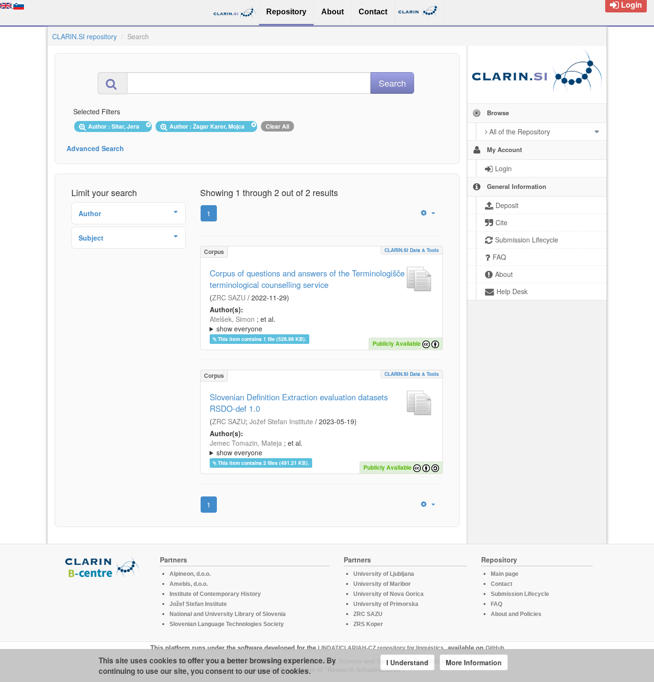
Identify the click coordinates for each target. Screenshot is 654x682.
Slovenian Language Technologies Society (226, 624)
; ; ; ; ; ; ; (319, 447)
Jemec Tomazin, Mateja (246, 443)
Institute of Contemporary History (215, 594)
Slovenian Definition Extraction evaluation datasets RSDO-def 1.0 (299, 402)
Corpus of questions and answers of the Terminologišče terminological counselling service (307, 278)
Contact (501, 584)
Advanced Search (95, 148)
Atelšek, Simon (232, 319)
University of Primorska (385, 604)
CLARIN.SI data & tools (411, 250)
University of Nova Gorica (388, 594)
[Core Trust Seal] (103, 605)
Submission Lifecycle (520, 594)
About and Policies (516, 614)
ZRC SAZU (229, 297)
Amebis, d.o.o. (188, 584)
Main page (505, 574)
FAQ (496, 604)
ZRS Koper (368, 624)
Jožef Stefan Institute (281, 421)
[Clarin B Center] (103, 566)
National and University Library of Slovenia (227, 614)
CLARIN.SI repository (84, 36)
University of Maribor (382, 584)
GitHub (494, 648)
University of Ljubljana (383, 574)
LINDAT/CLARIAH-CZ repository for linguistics (381, 648)
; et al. (242, 323)
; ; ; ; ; (315, 323)
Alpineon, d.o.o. (190, 574)
